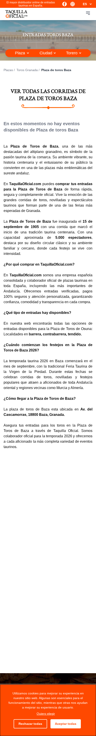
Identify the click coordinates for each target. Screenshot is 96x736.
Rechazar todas (30, 723)
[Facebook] (64, 4)
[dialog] (48, 710)
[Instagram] (72, 4)
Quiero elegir (46, 713)
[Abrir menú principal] (88, 13)
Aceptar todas (65, 723)
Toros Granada (27, 70)
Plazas (8, 70)
